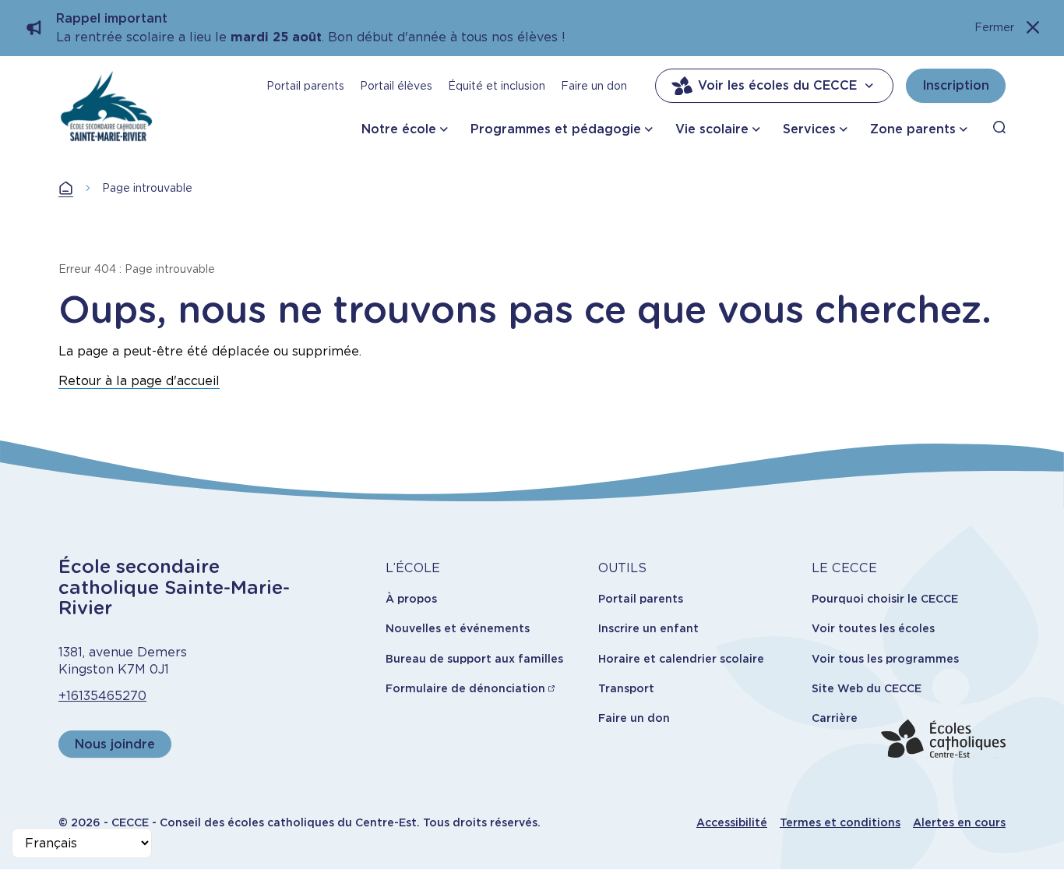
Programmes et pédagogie (555, 129)
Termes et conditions (840, 822)
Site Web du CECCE (866, 688)
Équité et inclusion (496, 86)
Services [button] (809, 129)
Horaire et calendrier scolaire (681, 658)
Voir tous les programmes (885, 658)
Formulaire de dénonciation (465, 688)
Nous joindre (115, 744)
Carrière (835, 718)
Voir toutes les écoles (873, 628)
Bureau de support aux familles (474, 658)
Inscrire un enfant (648, 628)
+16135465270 (102, 695)
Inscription (955, 85)
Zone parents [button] (913, 129)
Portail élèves (396, 86)
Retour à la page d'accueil (139, 380)
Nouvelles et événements (458, 628)
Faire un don (594, 86)
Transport (626, 688)
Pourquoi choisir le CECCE (885, 598)
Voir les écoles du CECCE (777, 85)
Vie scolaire (712, 129)
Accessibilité (731, 822)
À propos (411, 598)
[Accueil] (106, 106)
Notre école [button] (398, 129)
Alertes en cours (959, 822)
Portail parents (305, 86)
